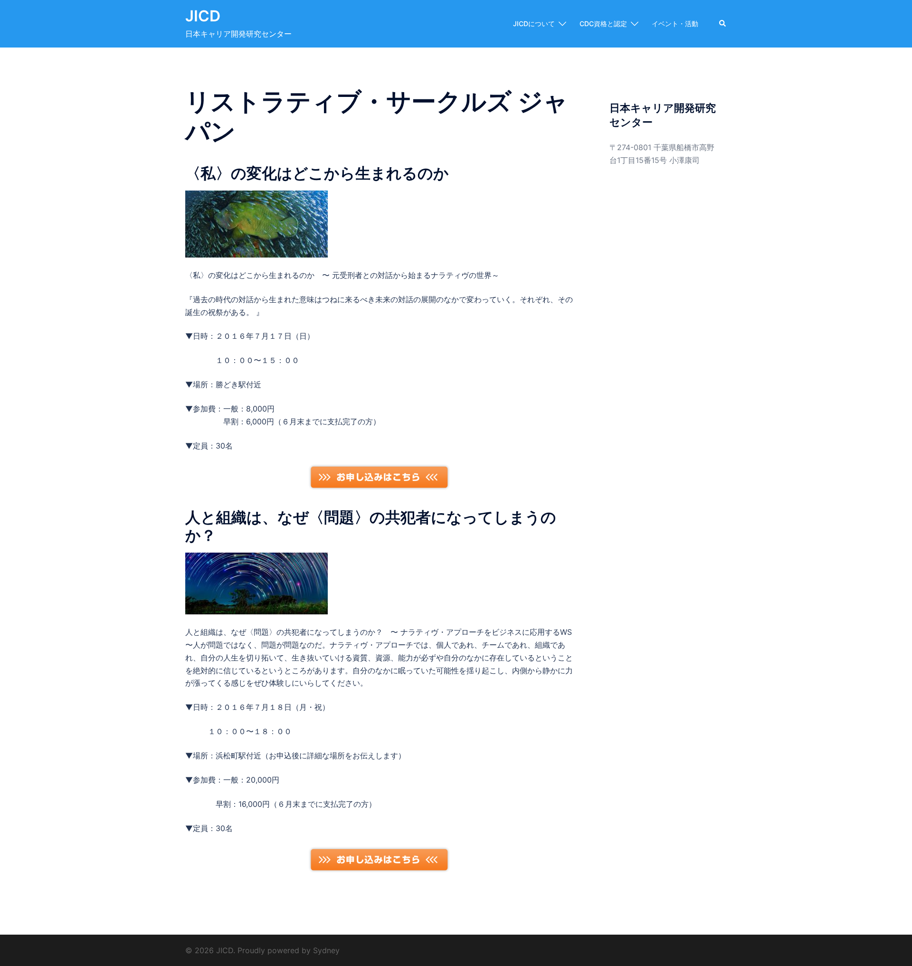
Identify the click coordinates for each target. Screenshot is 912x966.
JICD (202, 16)
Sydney (326, 950)
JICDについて (534, 23)
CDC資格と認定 (603, 23)
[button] (723, 24)
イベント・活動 (675, 23)
